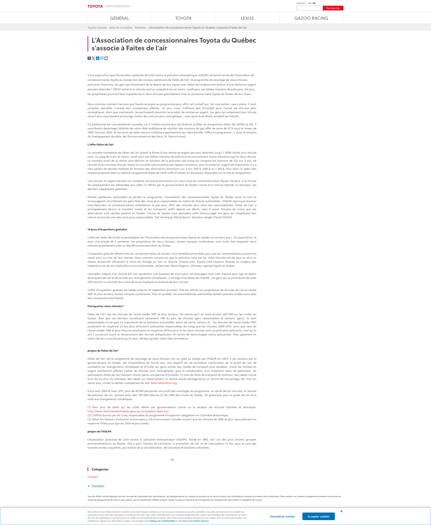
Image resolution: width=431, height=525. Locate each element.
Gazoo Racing (311, 18)
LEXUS (247, 18)
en (309, 3)
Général (119, 18)
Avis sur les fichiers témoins (196, 520)
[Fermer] (341, 511)
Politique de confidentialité (162, 520)
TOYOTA (183, 18)
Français (93, 476)
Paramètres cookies (282, 516)
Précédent (97, 485)
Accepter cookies (319, 516)
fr (314, 3)
